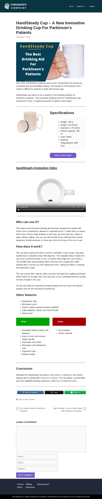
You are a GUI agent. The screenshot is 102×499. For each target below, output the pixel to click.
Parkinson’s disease (49, 378)
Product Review (29, 399)
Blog (71, 6)
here (58, 381)
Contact (45, 484)
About (92, 6)
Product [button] (80, 6)
